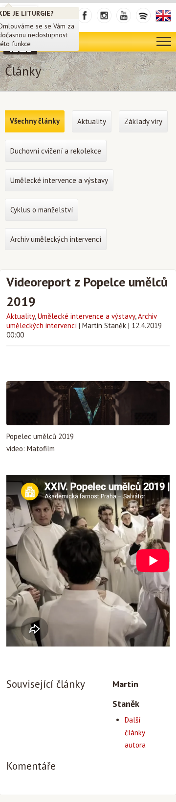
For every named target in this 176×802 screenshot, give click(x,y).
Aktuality (20, 316)
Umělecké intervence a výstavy (86, 316)
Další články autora (135, 732)
